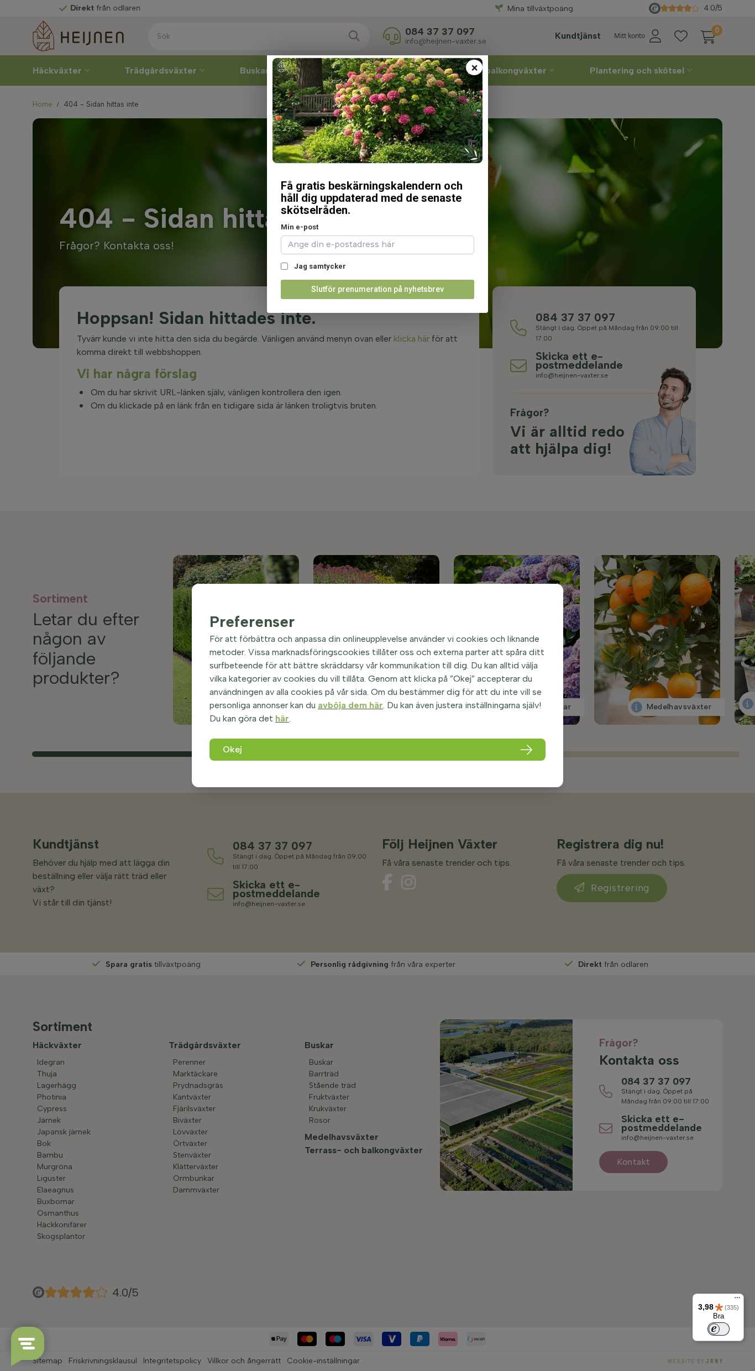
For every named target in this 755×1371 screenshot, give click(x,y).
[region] (377, 685)
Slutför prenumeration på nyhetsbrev (377, 289)
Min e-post (299, 227)
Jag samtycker (319, 266)
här (282, 718)
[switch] (718, 1329)
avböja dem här (350, 705)
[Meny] (737, 1300)
